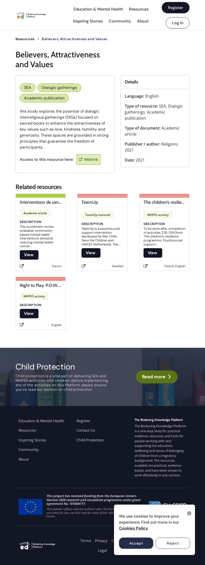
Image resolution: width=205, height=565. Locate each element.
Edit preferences (189, 513)
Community (120, 21)
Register (175, 7)
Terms (85, 540)
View (29, 254)
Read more (154, 377)
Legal (102, 550)
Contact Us (85, 430)
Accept (136, 543)
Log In (177, 22)
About (142, 21)
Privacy (101, 540)
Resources (138, 9)
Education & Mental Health (98, 9)
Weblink (91, 159)
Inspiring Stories (88, 21)
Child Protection (90, 439)
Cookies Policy (133, 528)
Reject (173, 543)
